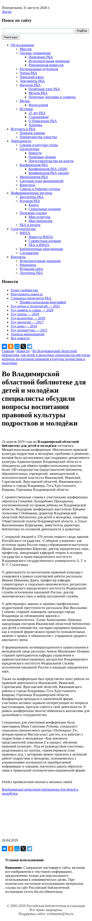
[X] (23, 346)
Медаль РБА (38, 93)
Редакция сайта (31, 269)
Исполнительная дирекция (49, 61)
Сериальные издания (45, 209)
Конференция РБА (34, 165)
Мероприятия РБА (34, 177)
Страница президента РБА (31, 298)
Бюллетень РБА (32, 197)
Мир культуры (39, 217)
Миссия (25, 49)
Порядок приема (32, 133)
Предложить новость (27, 294)
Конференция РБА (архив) (49, 173)
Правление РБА (41, 57)
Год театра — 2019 (25, 314)
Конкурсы (27, 185)
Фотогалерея (38, 105)
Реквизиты (28, 265)
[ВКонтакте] (4, 346)
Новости (35, 153)
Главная (8, 351)
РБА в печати (30, 225)
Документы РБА (32, 81)
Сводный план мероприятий (41, 181)
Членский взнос (32, 77)
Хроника (35, 125)
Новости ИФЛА (41, 237)
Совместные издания (45, 241)
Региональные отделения (39, 69)
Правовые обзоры (42, 157)
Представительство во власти (51, 161)
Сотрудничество (23, 229)
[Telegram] (29, 346)
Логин (7, 12)
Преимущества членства (38, 137)
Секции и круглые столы (39, 145)
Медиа (25, 101)
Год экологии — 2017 (27, 322)
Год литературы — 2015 (29, 330)
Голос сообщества (24, 290)
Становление (39, 117)
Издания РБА (30, 201)
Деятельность (21, 141)
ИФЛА (25, 233)
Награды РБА (30, 85)
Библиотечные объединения (41, 249)
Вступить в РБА (23, 129)
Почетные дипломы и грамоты (52, 97)
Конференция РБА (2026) (48, 169)
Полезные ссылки (33, 213)
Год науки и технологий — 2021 (35, 306)
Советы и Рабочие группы (40, 189)
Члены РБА (28, 73)
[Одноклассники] (10, 346)
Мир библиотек (40, 221)
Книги (34, 205)
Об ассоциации (22, 45)
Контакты (18, 257)
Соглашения (29, 253)
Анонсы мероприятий (27, 334)
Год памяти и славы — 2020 (32, 310)
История (26, 109)
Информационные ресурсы (31, 193)
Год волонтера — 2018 (28, 318)
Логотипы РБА (31, 273)
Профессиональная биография (43, 302)
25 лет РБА (37, 113)
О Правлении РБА (43, 121)
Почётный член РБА (44, 89)
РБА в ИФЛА (39, 245)
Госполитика (29, 149)
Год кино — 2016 (24, 326)
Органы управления (35, 53)
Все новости (20, 338)
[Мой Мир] (17, 346)
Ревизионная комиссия (46, 65)
